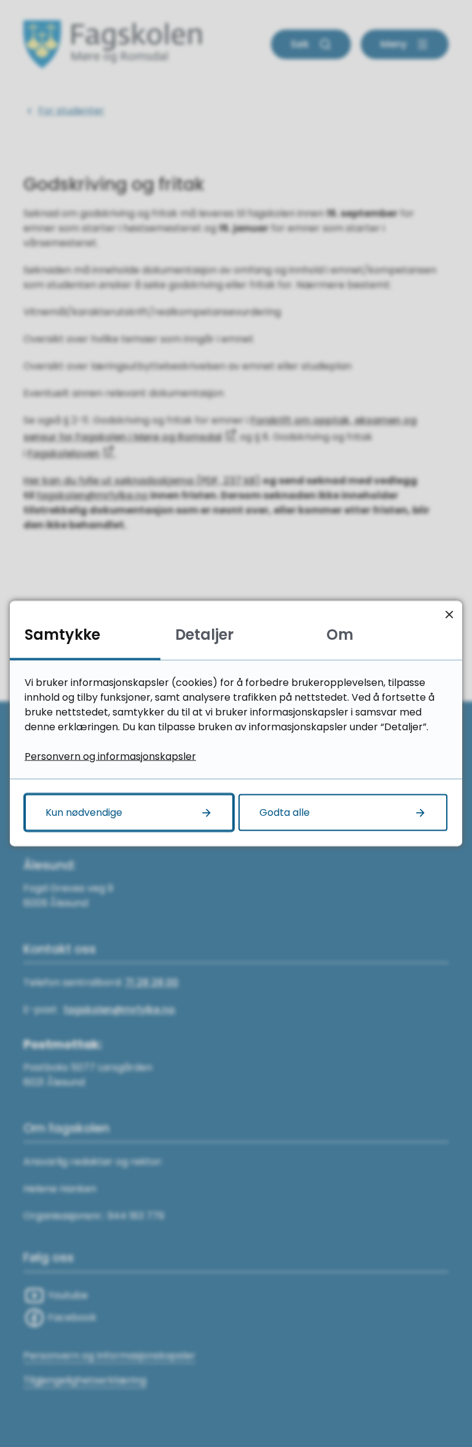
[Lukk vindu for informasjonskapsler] (449, 614)
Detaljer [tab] (204, 634)
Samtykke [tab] (62, 634)
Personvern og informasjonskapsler (110, 756)
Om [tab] (339, 634)
